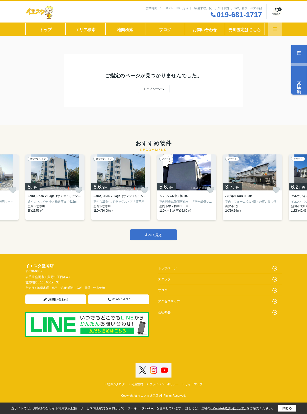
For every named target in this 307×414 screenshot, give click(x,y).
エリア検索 (85, 29)
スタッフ (164, 279)
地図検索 (125, 29)
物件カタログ (116, 384)
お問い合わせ (205, 29)
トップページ (167, 268)
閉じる (287, 408)
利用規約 (137, 384)
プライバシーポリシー (164, 384)
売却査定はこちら (245, 29)
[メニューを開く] (275, 29)
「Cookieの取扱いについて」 (229, 408)
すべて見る (153, 235)
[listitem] (55, 187)
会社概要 (164, 312)
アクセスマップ (169, 301)
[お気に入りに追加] (12, 190)
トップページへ (153, 88)
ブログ (165, 29)
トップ (46, 29)
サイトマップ (194, 384)
